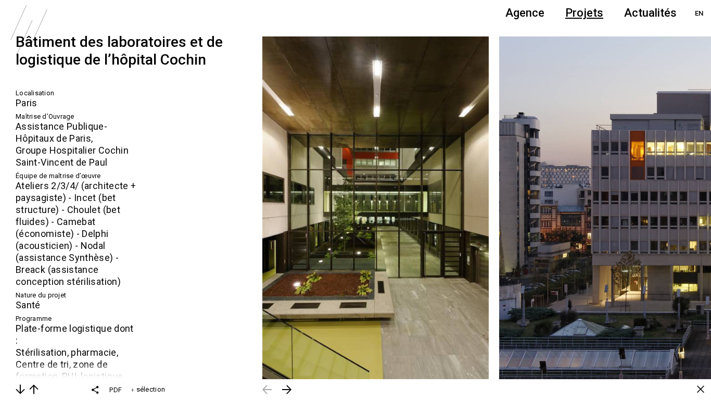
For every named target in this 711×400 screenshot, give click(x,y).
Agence (524, 12)
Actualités (650, 12)
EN (699, 13)
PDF (115, 390)
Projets (584, 12)
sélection (149, 389)
